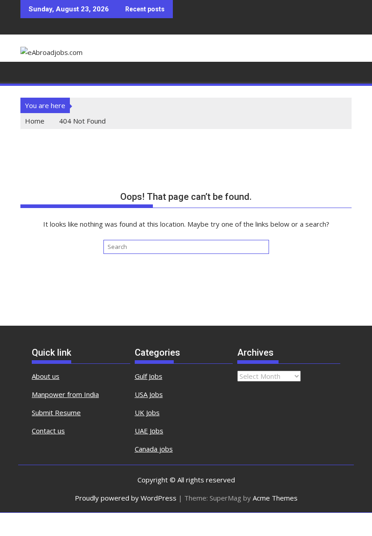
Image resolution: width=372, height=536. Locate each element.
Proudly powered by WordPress (125, 497)
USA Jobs (149, 394)
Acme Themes (275, 497)
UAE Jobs (149, 430)
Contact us (48, 430)
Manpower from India (65, 394)
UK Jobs (147, 412)
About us (45, 376)
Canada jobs (154, 448)
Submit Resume (56, 412)
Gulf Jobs (148, 376)
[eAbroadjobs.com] (29, 71)
